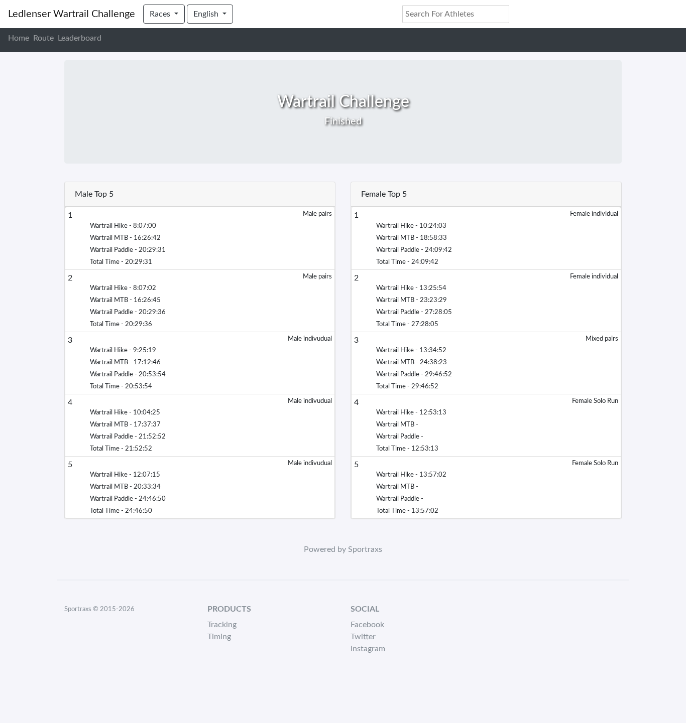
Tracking (222, 625)
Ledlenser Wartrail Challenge (71, 14)
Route (43, 38)
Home (18, 38)
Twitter (363, 637)
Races (161, 14)
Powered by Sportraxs (343, 549)
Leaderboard (79, 38)
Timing (219, 637)
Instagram (368, 649)
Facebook (367, 625)
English (206, 14)
